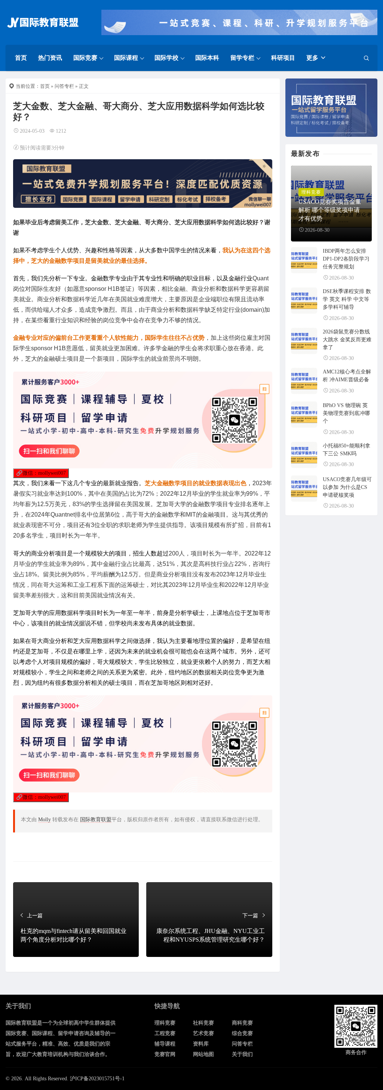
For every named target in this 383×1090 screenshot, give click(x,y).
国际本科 (207, 58)
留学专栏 (242, 58)
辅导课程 (164, 1044)
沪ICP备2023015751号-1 (97, 1078)
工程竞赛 (164, 1033)
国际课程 (126, 58)
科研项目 (283, 58)
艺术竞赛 (203, 1033)
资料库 (201, 1044)
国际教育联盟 (95, 819)
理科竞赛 (164, 1023)
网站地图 (203, 1054)
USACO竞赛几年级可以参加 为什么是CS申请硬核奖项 (347, 487)
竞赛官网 (164, 1054)
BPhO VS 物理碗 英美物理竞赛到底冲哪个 (346, 413)
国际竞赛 (85, 58)
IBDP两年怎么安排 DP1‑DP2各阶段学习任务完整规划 (346, 259)
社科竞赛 (203, 1023)
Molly (44, 819)
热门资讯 (50, 58)
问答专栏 (64, 86)
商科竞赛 (242, 1023)
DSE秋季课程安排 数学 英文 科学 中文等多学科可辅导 (347, 299)
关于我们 (242, 1054)
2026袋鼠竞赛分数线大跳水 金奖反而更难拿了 (347, 339)
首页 (21, 58)
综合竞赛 (242, 1033)
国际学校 (166, 58)
